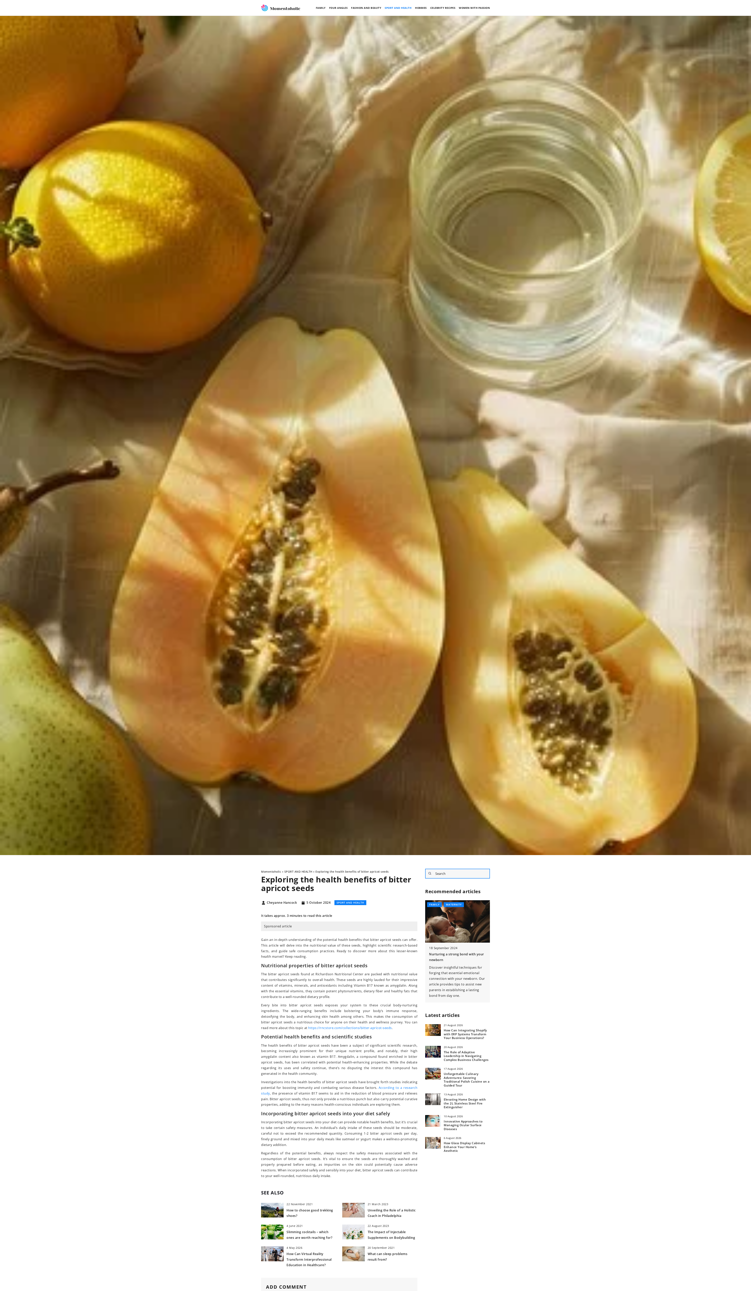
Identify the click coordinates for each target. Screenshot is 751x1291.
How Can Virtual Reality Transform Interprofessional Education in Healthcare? (309, 1259)
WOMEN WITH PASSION (474, 8)
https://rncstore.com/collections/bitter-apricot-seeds (350, 1028)
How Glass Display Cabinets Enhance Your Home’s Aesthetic (464, 1147)
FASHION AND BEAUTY (366, 8)
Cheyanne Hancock (282, 903)
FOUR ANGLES (338, 8)
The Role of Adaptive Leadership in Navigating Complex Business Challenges (466, 1056)
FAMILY (321, 8)
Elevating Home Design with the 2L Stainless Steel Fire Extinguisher (465, 1103)
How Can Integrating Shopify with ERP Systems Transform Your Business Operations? (465, 1034)
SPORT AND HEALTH (398, 8)
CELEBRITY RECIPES (442, 8)
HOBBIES (421, 8)
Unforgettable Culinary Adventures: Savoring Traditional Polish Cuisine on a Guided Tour (467, 1079)
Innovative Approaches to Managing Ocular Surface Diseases (463, 1125)
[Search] (430, 873)
